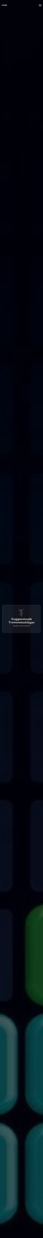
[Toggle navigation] (40, 5)
